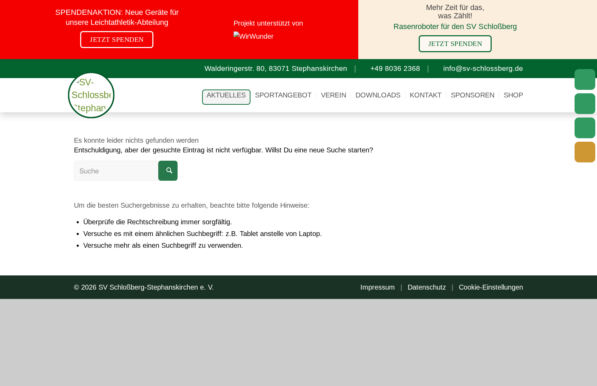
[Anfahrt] (585, 79)
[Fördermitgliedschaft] (585, 152)
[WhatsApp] (585, 127)
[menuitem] (226, 95)
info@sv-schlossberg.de (483, 68)
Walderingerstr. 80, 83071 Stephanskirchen (276, 68)
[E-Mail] (585, 103)
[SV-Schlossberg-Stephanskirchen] (91, 95)
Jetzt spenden (117, 39)
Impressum (377, 287)
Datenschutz (427, 287)
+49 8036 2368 (395, 68)
